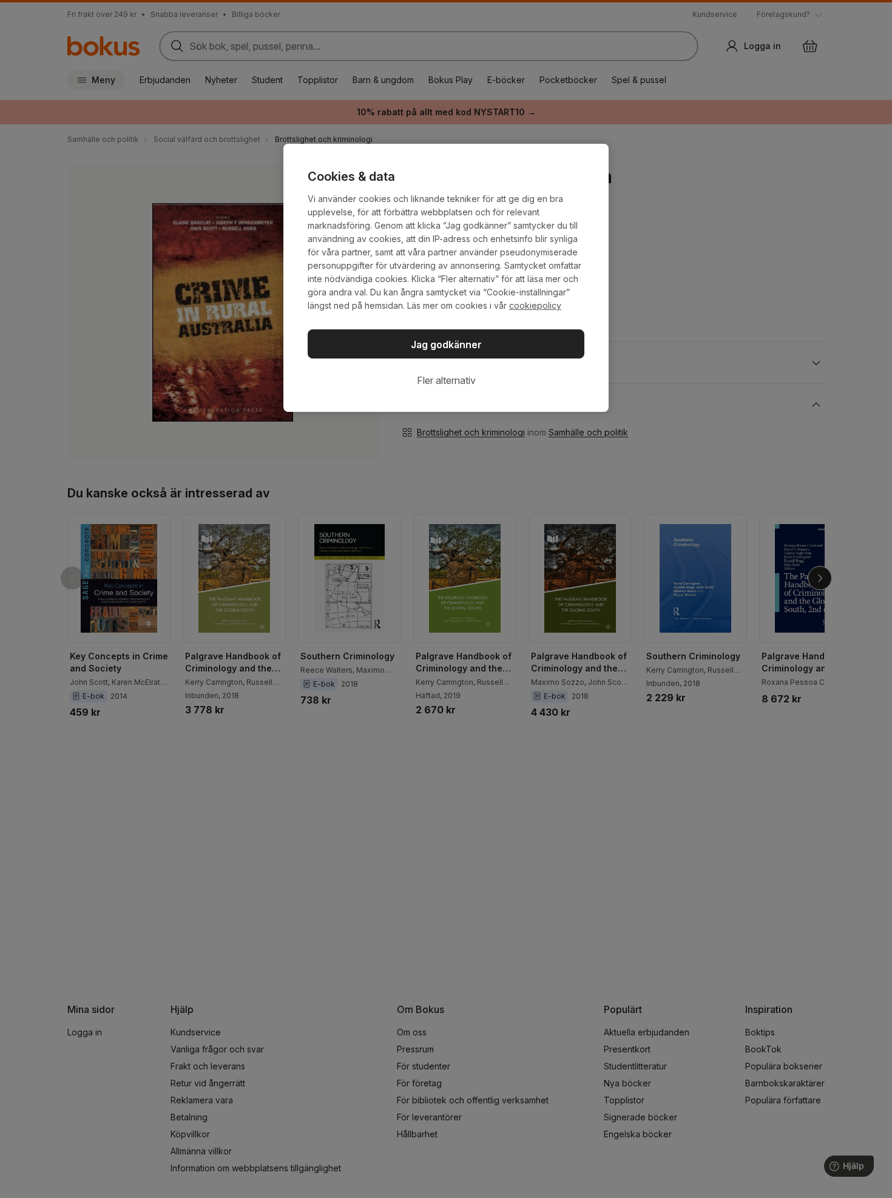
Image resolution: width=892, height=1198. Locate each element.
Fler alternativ (446, 380)
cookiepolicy (535, 305)
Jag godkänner (446, 344)
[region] (446, 278)
